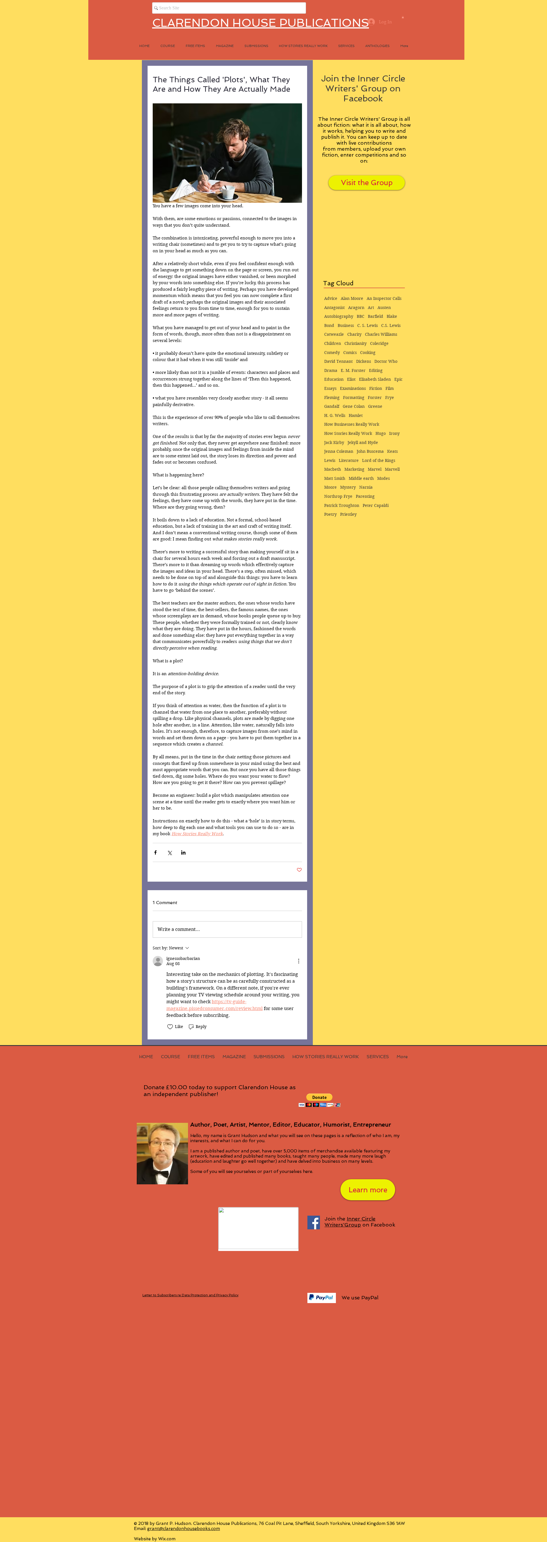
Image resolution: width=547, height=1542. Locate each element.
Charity (354, 334)
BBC (360, 316)
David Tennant (338, 361)
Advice (330, 298)
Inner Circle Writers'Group (349, 1222)
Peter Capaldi (376, 505)
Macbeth (332, 469)
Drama (330, 370)
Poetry (330, 514)
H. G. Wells (334, 415)
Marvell (392, 469)
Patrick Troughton (341, 505)
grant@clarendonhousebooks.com (183, 1528)
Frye (389, 397)
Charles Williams (381, 334)
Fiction (375, 388)
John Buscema (370, 451)
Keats (392, 451)
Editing (376, 370)
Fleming (332, 397)
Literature (349, 460)
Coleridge (379, 343)
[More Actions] (298, 961)
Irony (394, 433)
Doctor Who (385, 361)
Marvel (374, 469)
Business (346, 325)
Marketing (354, 469)
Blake (392, 316)
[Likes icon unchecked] (170, 1026)
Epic (398, 379)
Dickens (363, 361)
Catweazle (334, 334)
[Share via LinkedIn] (183, 852)
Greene (375, 406)
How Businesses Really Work (351, 424)
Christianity (355, 343)
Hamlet (356, 415)
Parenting (365, 496)
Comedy (332, 352)
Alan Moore (352, 298)
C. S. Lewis (367, 325)
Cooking (367, 352)
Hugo (380, 433)
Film (389, 388)
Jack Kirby (334, 442)
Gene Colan (354, 406)
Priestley (348, 514)
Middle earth (361, 478)
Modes (383, 478)
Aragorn (356, 307)
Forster (375, 397)
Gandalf (331, 406)
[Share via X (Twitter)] (169, 852)
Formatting (353, 397)
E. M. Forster (353, 370)
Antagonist (334, 307)
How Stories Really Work (348, 433)
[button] (403, 17)
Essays (330, 388)
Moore (330, 487)
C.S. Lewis (391, 325)
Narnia (366, 487)
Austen (384, 307)
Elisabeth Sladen (375, 379)
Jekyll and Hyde (363, 442)
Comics (350, 352)
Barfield (375, 316)
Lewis (329, 460)
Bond (329, 325)
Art (371, 307)
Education (334, 379)
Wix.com (166, 1538)
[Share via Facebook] (155, 852)
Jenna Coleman (338, 451)
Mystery (348, 487)
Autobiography (338, 316)
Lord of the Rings (378, 460)
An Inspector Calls (384, 298)
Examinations (353, 388)
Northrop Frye (338, 496)
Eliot (351, 379)
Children (332, 343)
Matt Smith (334, 478)
